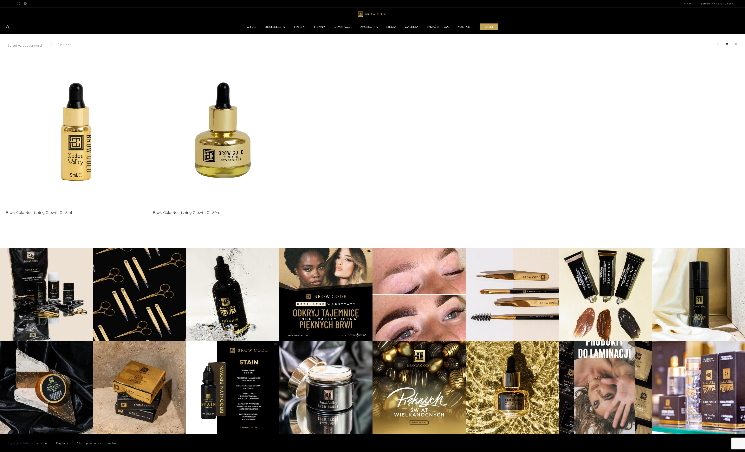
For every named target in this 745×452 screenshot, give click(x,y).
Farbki (300, 27)
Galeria (411, 27)
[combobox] (27, 44)
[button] (46, 294)
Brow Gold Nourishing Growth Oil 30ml (187, 212)
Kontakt (464, 27)
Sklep (489, 27)
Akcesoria (369, 27)
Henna (319, 27)
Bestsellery (275, 27)
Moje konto (42, 443)
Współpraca (438, 27)
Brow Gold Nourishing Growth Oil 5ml (39, 212)
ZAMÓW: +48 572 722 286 (717, 4)
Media (391, 27)
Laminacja (343, 27)
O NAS (688, 4)
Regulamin (62, 443)
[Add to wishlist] (146, 67)
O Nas (251, 27)
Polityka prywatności (89, 443)
